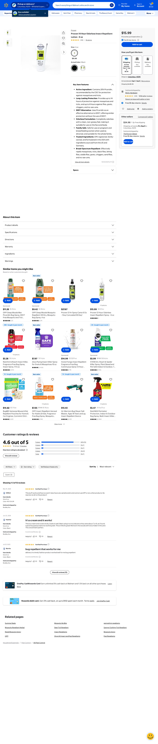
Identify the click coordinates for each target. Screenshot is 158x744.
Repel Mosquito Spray (13, 632)
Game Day (119, 13)
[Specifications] (112, 232)
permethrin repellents (112, 623)
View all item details (82, 162)
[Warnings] (112, 261)
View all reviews (11, 456)
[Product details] (112, 225)
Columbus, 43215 (134, 77)
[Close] (45, 13)
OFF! (6, 636)
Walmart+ (131, 13)
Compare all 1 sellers (145, 117)
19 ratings (89, 40)
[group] (81, 40)
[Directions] (112, 239)
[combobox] (84, 5)
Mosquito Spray (109, 632)
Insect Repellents (60, 632)
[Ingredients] (112, 254)
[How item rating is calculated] (27, 450)
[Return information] (137, 40)
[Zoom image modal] (63, 43)
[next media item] (63, 52)
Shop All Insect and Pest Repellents (67, 636)
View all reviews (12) (59, 572)
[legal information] (141, 37)
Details (144, 103)
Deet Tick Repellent (61, 628)
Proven (73, 30)
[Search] (112, 5)
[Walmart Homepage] (6, 5)
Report (49, 499)
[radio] (74, 54)
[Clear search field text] (106, 5)
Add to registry (147, 109)
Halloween (55, 13)
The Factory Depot (130, 134)
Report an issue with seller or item (137, 99)
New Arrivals (90, 13)
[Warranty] (112, 247)
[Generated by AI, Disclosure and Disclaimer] (113, 162)
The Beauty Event (105, 13)
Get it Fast (67, 13)
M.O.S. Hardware (131, 93)
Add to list (130, 109)
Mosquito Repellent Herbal (15, 628)
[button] (124, 5)
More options (145, 81)
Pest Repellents (109, 636)
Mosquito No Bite (60, 623)
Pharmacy (78, 13)
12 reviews (23, 446)
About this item (11, 217)
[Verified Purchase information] (48, 489)
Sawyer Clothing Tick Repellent (115, 628)
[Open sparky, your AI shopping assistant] (150, 736)
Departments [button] (9, 13)
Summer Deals (10, 623)
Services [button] (24, 13)
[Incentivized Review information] (40, 532)
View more (58, 424)
